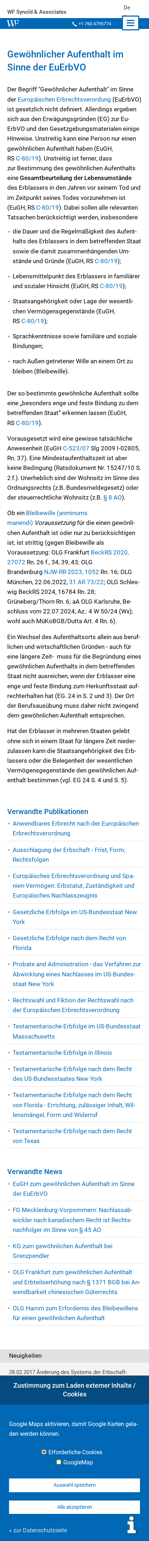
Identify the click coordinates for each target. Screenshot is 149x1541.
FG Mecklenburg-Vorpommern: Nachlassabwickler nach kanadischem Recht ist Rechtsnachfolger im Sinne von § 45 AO (73, 1219)
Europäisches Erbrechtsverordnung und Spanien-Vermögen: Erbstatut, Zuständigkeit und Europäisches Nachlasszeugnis (74, 885)
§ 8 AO (112, 497)
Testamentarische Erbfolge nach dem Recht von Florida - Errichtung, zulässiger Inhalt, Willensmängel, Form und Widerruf (74, 1104)
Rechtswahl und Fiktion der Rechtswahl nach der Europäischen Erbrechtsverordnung (73, 1005)
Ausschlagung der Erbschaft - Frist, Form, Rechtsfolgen (69, 854)
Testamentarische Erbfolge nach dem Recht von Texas (72, 1135)
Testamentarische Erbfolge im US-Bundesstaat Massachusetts (77, 1031)
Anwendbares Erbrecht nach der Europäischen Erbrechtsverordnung (76, 828)
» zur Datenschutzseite (38, 1530)
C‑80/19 (27, 158)
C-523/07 (76, 448)
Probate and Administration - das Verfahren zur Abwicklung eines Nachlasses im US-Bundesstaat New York (77, 973)
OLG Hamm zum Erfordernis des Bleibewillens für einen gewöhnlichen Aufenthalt (75, 1313)
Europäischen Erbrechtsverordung (64, 99)
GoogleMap (78, 1462)
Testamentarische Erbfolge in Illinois (62, 1052)
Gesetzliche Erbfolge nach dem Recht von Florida (69, 942)
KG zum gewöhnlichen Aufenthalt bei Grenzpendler (62, 1250)
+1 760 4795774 (94, 23)
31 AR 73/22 (86, 582)
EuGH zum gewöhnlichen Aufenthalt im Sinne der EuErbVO (74, 1188)
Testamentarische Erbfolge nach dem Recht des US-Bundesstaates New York (72, 1073)
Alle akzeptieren (74, 1507)
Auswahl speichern (75, 1485)
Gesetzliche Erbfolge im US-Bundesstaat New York (75, 916)
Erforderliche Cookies (75, 1452)
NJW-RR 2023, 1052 (71, 571)
